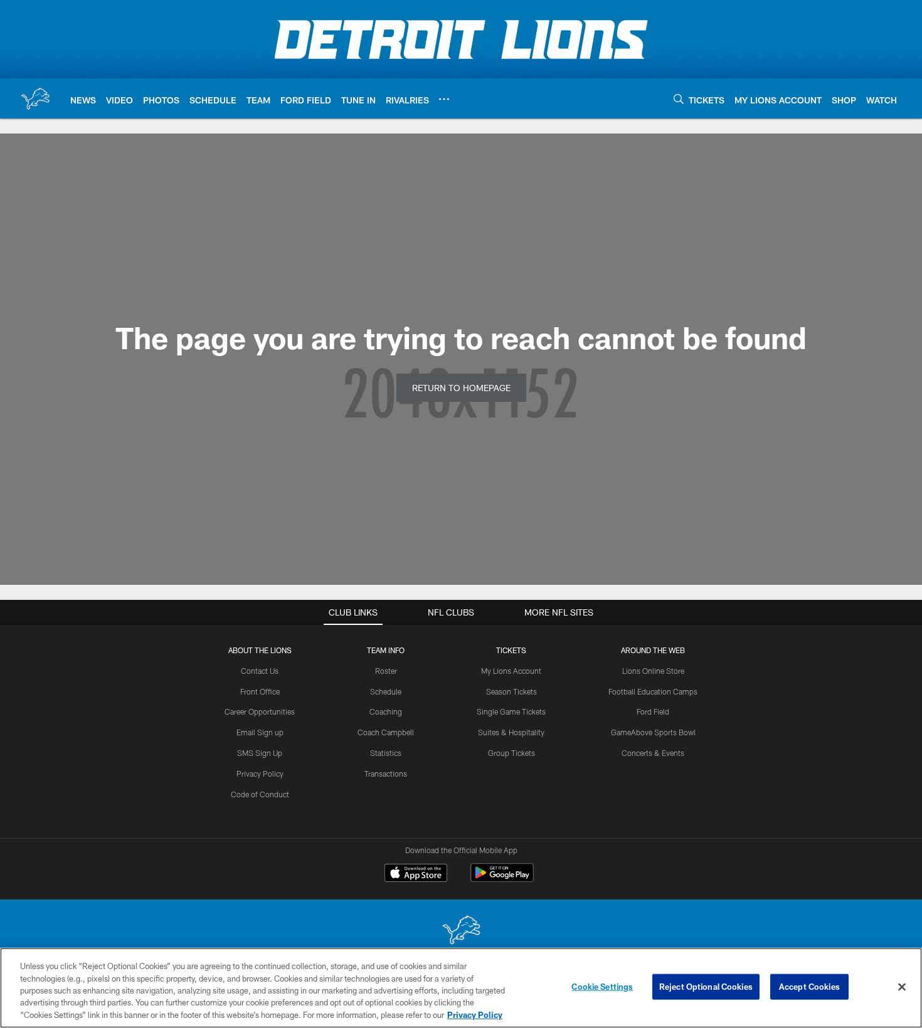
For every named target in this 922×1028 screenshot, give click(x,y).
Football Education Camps (652, 691)
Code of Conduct (260, 794)
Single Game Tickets (511, 711)
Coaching (385, 711)
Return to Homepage (461, 387)
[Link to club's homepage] (35, 98)
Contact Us (259, 670)
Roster (386, 670)
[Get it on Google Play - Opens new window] (502, 879)
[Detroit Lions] (461, 931)
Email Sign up (259, 732)
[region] (461, 988)
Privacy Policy (259, 773)
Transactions (385, 773)
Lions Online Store (653, 670)
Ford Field (653, 711)
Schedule (385, 691)
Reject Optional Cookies (706, 987)
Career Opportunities (260, 711)
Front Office (260, 691)
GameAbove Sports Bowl (653, 732)
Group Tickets (511, 752)
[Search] (679, 98)
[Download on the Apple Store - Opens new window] (416, 874)
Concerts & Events (653, 752)
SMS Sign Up (259, 752)
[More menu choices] (444, 99)
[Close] (902, 987)
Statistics (385, 752)
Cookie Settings (602, 987)
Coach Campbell (386, 732)
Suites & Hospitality (511, 732)
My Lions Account (511, 670)
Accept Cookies (809, 987)
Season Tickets (511, 691)
